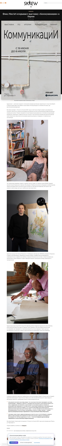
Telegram (24, 425)
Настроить (37, 442)
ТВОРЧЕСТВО (31, 11)
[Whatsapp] (3, 3)
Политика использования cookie (46, 438)
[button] (31, 7)
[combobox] (52, 3)
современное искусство (31, 430)
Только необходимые (26, 442)
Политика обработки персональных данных (19, 439)
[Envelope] (5, 3)
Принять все (14, 442)
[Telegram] (1, 3)
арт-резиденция (17, 430)
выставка (23, 430)
